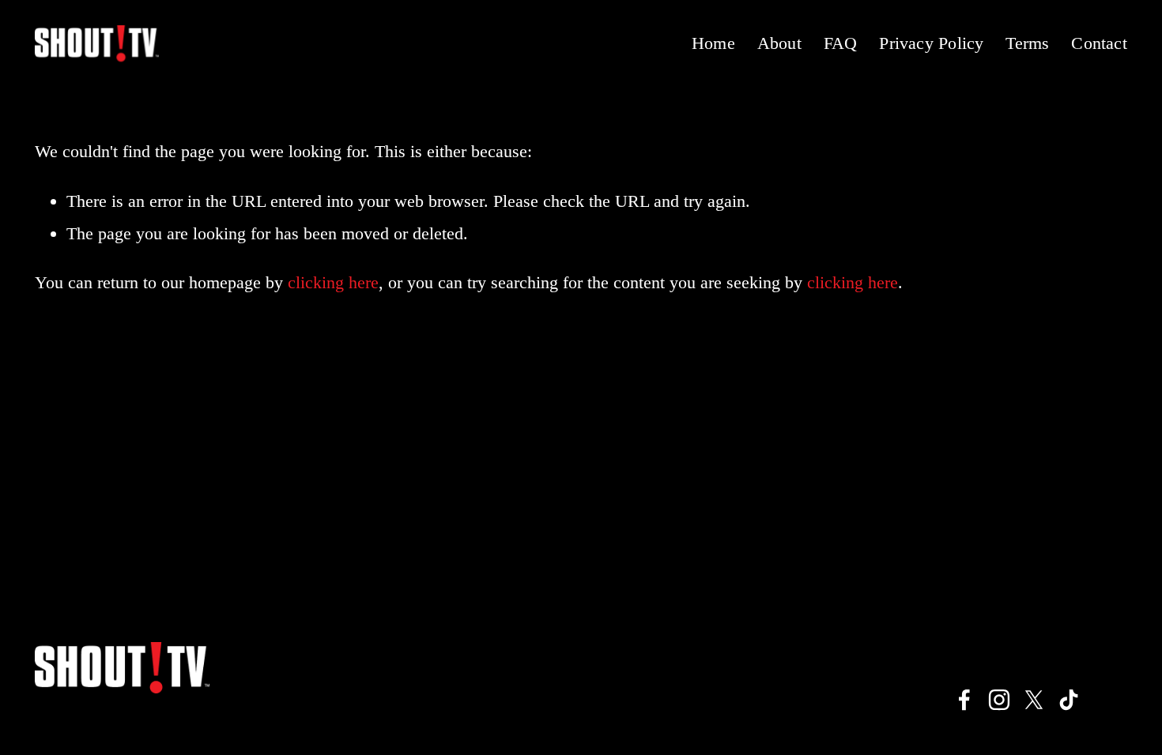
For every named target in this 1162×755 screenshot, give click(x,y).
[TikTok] (1069, 700)
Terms (1027, 43)
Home (713, 43)
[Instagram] (999, 700)
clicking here (333, 282)
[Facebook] (964, 700)
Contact (1099, 43)
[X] (1034, 700)
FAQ (841, 43)
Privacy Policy (931, 43)
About (779, 43)
